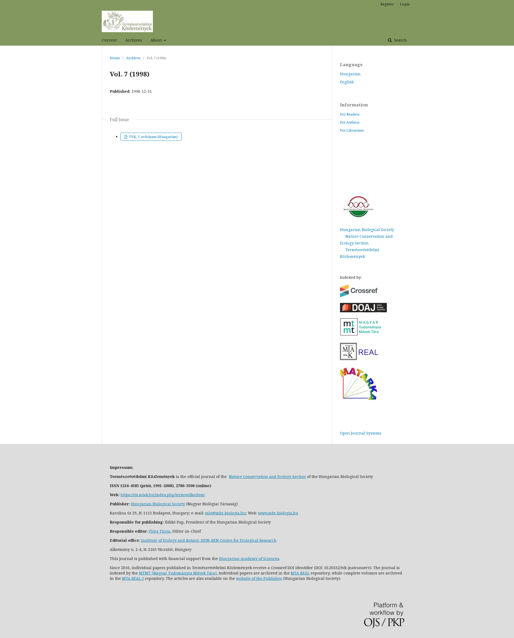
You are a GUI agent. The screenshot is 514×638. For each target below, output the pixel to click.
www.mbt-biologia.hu (278, 512)
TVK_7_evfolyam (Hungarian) (153, 136)
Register (387, 4)
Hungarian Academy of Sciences (249, 558)
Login (405, 4)
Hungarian (350, 73)
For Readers (350, 114)
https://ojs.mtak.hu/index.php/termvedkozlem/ (162, 494)
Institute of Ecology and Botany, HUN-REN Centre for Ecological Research (209, 540)
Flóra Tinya (159, 531)
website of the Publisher (259, 578)
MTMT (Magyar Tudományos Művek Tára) (178, 573)
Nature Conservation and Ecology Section (267, 476)
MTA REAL (300, 573)
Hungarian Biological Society (367, 229)
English (347, 81)
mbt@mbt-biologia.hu (225, 512)
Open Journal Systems (360, 433)
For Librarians (352, 130)
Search (400, 40)
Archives (133, 40)
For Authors (350, 122)
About (156, 40)
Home (115, 57)
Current (109, 40)
